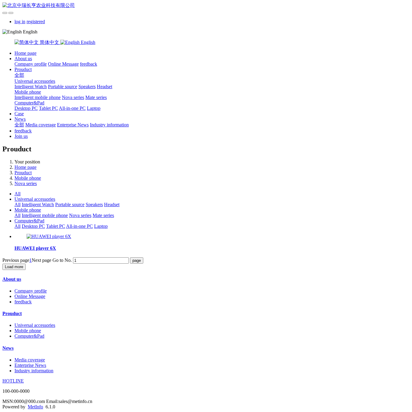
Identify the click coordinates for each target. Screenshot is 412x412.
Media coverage (40, 124)
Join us (21, 136)
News (20, 119)
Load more (14, 267)
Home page (25, 53)
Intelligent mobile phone (37, 97)
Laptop (93, 108)
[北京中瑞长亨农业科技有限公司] (206, 5)
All (17, 193)
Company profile (30, 64)
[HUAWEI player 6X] (49, 236)
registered (36, 21)
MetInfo (35, 406)
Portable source (62, 86)
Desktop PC (26, 108)
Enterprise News (73, 124)
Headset (104, 86)
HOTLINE (13, 380)
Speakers (87, 86)
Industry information (109, 124)
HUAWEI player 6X (35, 248)
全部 (19, 75)
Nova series (73, 97)
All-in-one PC (72, 108)
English (87, 42)
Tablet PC (48, 108)
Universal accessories (34, 81)
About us (23, 58)
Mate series (96, 97)
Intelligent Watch (30, 86)
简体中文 (49, 42)
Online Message (63, 64)
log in (19, 21)
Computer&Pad (29, 102)
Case (19, 113)
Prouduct (23, 69)
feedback (88, 64)
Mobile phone (27, 91)
